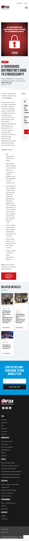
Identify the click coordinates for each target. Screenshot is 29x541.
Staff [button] (2, 425)
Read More (6, 327)
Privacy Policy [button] (4, 529)
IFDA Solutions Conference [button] (8, 469)
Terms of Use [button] (4, 532)
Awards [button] (3, 453)
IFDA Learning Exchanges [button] (8, 463)
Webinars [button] (3, 506)
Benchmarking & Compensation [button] (10, 484)
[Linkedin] (10, 408)
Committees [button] (4, 444)
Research (10, 79)
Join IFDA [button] (3, 456)
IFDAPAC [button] (3, 516)
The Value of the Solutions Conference (6, 346)
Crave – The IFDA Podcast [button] (8, 503)
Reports (4, 62)
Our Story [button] (4, 420)
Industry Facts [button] (5, 487)
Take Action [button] (4, 519)
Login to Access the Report (8, 276)
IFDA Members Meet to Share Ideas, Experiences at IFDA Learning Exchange (20, 318)
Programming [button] (5, 499)
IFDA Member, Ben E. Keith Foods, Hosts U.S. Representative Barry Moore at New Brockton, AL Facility (7, 317)
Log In (25, 3)
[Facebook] (3, 408)
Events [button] (3, 459)
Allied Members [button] (5, 450)
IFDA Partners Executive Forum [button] (9, 466)
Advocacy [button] (4, 512)
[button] (5, 7)
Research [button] (4, 481)
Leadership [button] (4, 423)
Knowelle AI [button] (4, 509)
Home (3, 79)
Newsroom (19, 3)
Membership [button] (5, 438)
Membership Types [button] (6, 441)
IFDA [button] (2, 416)
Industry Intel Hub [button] (6, 496)
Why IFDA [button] (3, 434)
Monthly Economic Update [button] (8, 490)
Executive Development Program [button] (10, 474)
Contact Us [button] (4, 431)
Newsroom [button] (4, 428)
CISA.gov (9, 98)
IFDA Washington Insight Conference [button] (11, 471)
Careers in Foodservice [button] (7, 493)
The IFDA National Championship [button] (10, 477)
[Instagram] (6, 408)
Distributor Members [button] (7, 447)
